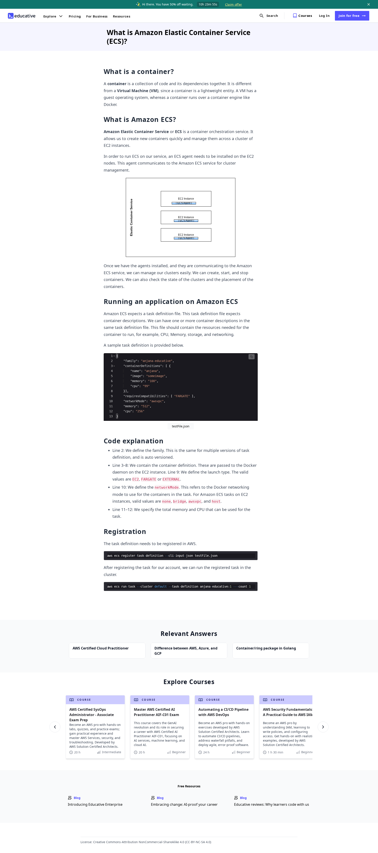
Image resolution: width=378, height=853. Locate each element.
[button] (114, 355)
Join (349, 15)
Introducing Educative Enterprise (95, 804)
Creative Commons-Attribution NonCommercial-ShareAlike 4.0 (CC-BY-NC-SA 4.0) (152, 842)
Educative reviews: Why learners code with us (271, 804)
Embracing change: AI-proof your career (184, 804)
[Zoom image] (180, 218)
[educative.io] (21, 16)
